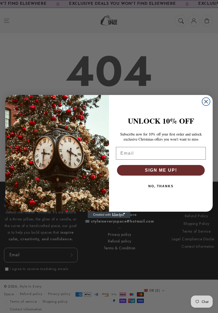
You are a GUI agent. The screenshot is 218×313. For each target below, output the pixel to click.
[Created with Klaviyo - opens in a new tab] (109, 215)
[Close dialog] (206, 102)
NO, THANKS (161, 186)
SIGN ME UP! (161, 170)
